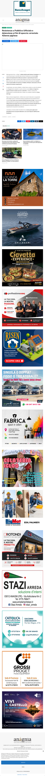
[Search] (41, 20)
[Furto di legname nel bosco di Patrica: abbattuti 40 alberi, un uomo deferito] (12, 152)
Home (3, 24)
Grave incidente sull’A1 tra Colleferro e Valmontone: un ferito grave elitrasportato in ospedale (32, 142)
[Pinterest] (3, 86)
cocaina (9, 116)
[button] (43, 751)
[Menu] (3, 20)
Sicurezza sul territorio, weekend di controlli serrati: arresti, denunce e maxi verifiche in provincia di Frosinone (11, 142)
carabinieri (5, 116)
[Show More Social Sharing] (28, 41)
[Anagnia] (22, 20)
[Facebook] (3, 77)
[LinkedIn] (3, 83)
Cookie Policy (19, 774)
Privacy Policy (24, 774)
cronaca (13, 116)
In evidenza (9, 27)
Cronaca (4, 27)
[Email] (3, 89)
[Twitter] (3, 80)
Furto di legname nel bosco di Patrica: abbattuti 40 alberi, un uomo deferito (10, 160)
